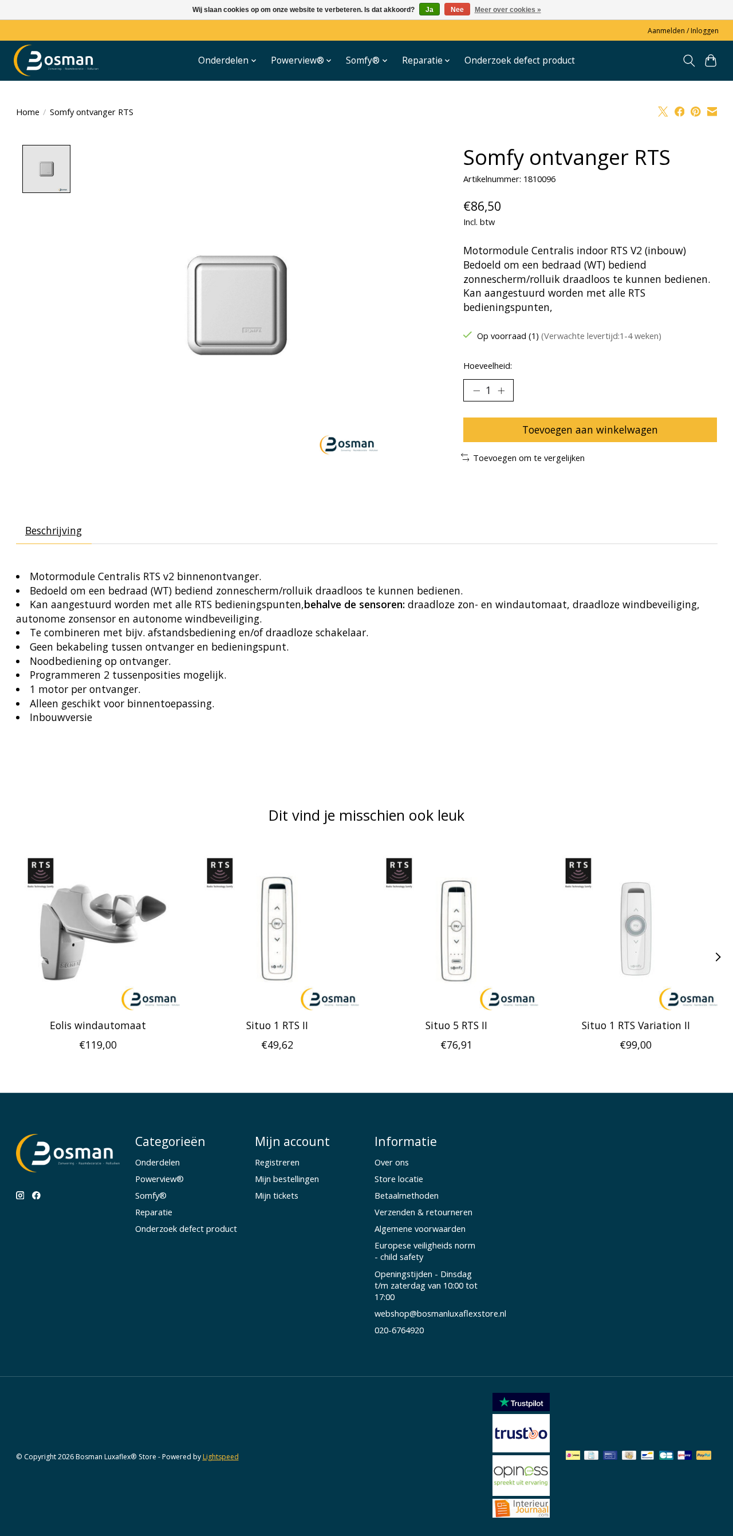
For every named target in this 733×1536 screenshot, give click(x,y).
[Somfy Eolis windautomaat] (98, 928)
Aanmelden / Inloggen (683, 31)
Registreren (277, 1162)
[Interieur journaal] (521, 1514)
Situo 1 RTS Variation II (635, 1025)
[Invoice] (591, 1456)
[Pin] (610, 1456)
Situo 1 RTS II (277, 1025)
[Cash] (629, 1456)
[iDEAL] (573, 1456)
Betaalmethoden (407, 1195)
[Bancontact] (647, 1456)
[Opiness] (521, 1492)
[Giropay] (684, 1456)
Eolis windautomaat (97, 1025)
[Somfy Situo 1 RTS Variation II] (636, 928)
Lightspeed (221, 1457)
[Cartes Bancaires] (666, 1456)
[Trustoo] (521, 1448)
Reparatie (153, 1212)
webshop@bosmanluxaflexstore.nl (440, 1313)
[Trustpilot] (521, 1407)
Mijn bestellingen (287, 1178)
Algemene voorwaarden (420, 1228)
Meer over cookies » (508, 10)
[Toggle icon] (688, 60)
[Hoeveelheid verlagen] (476, 391)
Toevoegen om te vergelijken (529, 457)
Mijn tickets (276, 1195)
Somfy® (151, 1195)
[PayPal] (703, 1456)
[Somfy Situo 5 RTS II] (456, 928)
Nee (457, 10)
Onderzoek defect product (519, 60)
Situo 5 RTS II (456, 1025)
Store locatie (399, 1178)
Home (28, 111)
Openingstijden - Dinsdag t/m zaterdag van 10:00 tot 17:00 (426, 1285)
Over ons (392, 1162)
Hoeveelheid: (487, 365)
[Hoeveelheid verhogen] (501, 391)
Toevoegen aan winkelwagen (590, 429)
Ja (429, 10)
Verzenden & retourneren (423, 1212)
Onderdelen (157, 1162)
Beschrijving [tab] (53, 530)
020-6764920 (399, 1330)
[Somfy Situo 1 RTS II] (277, 928)
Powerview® (159, 1178)
